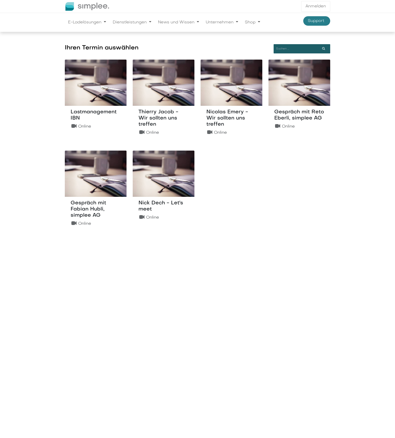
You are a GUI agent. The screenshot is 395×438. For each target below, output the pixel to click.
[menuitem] (87, 22)
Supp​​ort (316, 21)
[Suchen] (323, 48)
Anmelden (316, 6)
